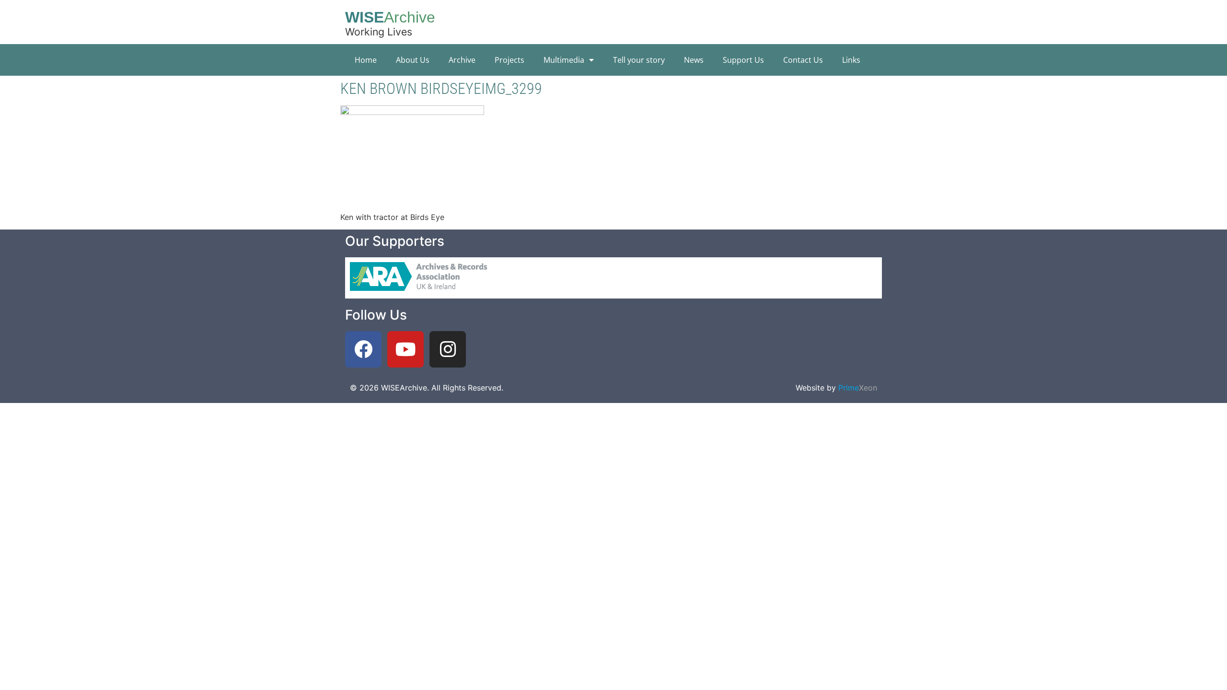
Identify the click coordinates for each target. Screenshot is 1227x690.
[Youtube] (405, 349)
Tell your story (639, 60)
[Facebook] (363, 349)
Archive (462, 60)
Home (366, 60)
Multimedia (564, 60)
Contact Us (803, 60)
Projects (509, 60)
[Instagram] (447, 349)
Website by (836, 387)
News (694, 60)
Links (851, 60)
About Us (412, 60)
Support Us (743, 60)
